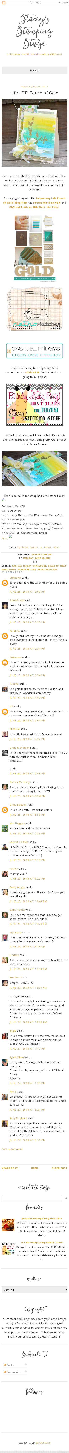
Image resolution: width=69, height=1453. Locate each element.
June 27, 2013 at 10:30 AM (28, 1022)
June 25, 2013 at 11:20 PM (28, 923)
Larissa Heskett (19, 842)
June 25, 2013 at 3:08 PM (28, 591)
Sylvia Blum (17, 1057)
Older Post (59, 1168)
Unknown (15, 577)
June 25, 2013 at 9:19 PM (28, 860)
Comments (13, 1372)
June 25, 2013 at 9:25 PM (28, 878)
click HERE (33, 372)
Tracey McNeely (20, 782)
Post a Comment (12, 1149)
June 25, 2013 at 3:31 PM (28, 648)
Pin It (5, 538)
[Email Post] (34, 561)
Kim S (13, 1091)
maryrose (15, 932)
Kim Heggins (17, 823)
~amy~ (14, 868)
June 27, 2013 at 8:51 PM (28, 1140)
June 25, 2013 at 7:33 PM (28, 833)
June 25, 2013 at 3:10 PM (28, 622)
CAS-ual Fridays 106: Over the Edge (34, 207)
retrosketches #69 (46, 202)
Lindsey (14, 955)
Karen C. (15, 630)
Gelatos (53, 566)
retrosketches (47, 569)
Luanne (14, 683)
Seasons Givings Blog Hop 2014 (41, 1218)
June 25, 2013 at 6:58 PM (28, 814)
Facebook (22, 547)
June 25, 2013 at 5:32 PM (28, 739)
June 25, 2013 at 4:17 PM (28, 697)
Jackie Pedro (17, 909)
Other (56, 547)
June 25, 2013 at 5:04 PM (28, 720)
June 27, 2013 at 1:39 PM (28, 1083)
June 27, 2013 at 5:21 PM (28, 1109)
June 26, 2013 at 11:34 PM (28, 969)
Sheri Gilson (17, 600)
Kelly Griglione (18, 1118)
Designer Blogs (43, 1443)
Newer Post (10, 1168)
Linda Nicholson (20, 747)
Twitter (34, 547)
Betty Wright (17, 887)
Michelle (15, 729)
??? (11, 706)
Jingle (13, 1030)
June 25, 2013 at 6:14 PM (28, 796)
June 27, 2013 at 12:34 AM (28, 987)
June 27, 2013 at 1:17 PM (28, 1048)
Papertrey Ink (26, 569)
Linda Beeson (18, 804)
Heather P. (16, 977)
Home (35, 1168)
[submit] (66, 1198)
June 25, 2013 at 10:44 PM (28, 901)
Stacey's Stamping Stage (34, 32)
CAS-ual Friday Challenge (29, 566)
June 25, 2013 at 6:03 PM (28, 773)
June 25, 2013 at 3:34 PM (28, 675)
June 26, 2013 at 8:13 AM (28, 946)
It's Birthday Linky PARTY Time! (42, 1242)
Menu (34, 70)
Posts (10, 1365)
